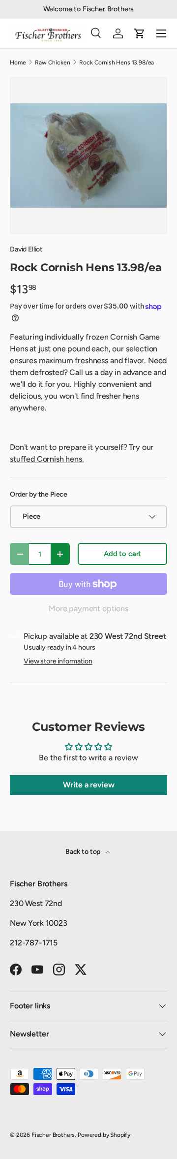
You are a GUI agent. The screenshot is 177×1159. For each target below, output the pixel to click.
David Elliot (26, 249)
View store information (58, 661)
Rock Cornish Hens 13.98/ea (116, 62)
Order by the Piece (38, 494)
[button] (139, 33)
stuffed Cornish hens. (47, 459)
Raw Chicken (52, 62)
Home (18, 62)
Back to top (83, 851)
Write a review (89, 784)
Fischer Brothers (53, 1134)
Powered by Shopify (104, 1134)
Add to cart (122, 553)
